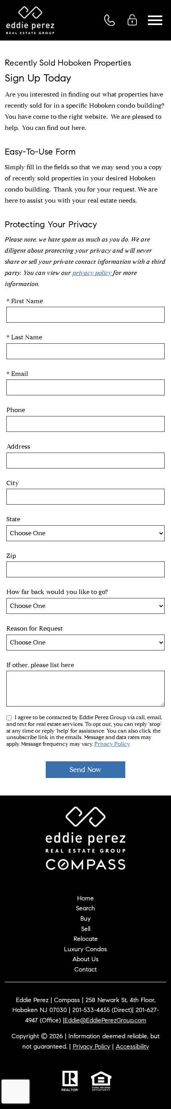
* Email (17, 373)
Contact (85, 969)
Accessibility (132, 1046)
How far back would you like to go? (57, 592)
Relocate (86, 939)
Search (85, 908)
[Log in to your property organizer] (135, 19)
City (12, 483)
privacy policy (91, 273)
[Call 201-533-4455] (112, 20)
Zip (11, 555)
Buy (85, 918)
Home (85, 898)
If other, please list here (40, 665)
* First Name (24, 301)
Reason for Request (34, 628)
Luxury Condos (85, 949)
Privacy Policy (112, 744)
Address (18, 446)
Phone (15, 410)
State (13, 519)
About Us (85, 959)
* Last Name (24, 337)
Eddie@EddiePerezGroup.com (105, 1020)
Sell (85, 929)
